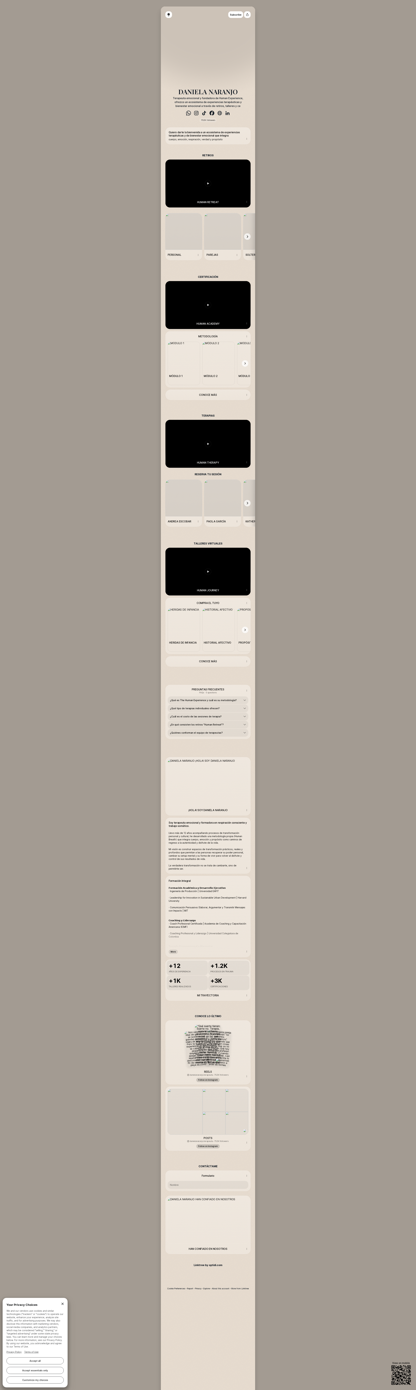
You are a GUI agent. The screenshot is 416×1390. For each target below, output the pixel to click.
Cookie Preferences (176, 1288)
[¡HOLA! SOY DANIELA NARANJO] (208, 781)
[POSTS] (208, 1111)
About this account (220, 1288)
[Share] (247, 139)
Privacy (198, 1288)
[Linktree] (168, 14)
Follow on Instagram (208, 1080)
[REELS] (208, 1044)
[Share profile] (247, 14)
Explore (206, 1288)
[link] (188, 113)
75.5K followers (208, 120)
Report (190, 1288)
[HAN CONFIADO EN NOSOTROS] (208, 1220)
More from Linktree (240, 1288)
